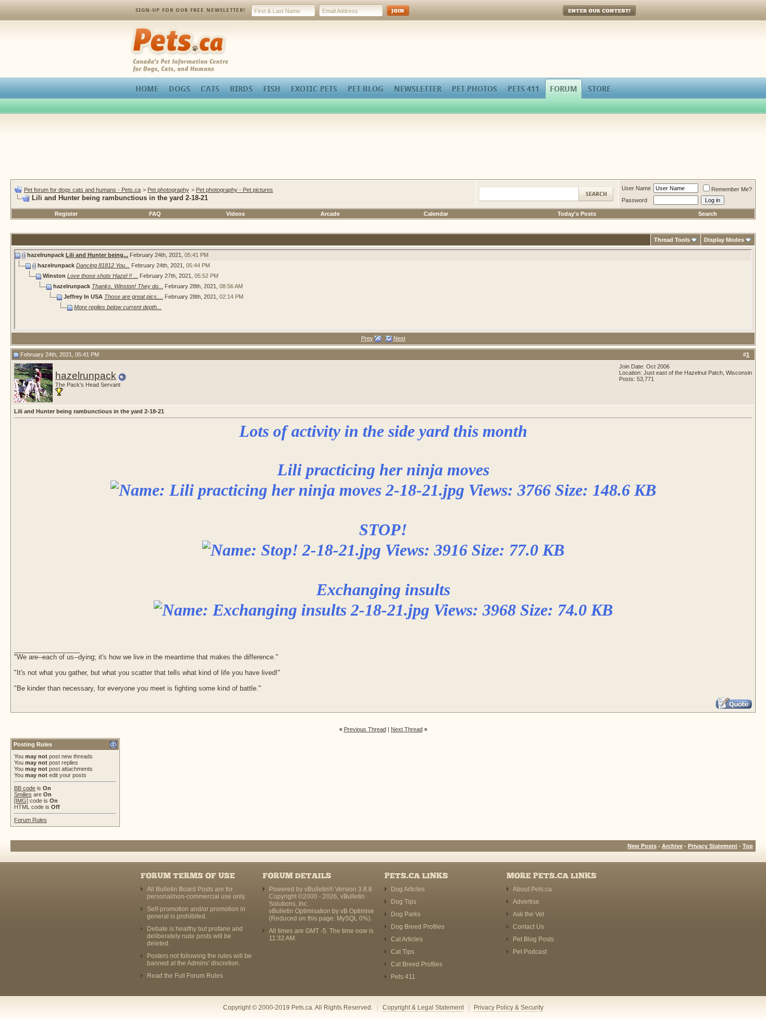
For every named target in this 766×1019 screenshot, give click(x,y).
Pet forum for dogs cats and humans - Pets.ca (82, 190)
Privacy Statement (712, 846)
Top (748, 846)
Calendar (436, 214)
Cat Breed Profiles (416, 964)
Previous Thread (365, 729)
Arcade (330, 214)
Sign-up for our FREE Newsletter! (190, 10)
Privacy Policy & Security (508, 1007)
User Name (636, 188)
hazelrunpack (85, 375)
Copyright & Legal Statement (423, 1007)
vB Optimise (357, 911)
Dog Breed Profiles (417, 926)
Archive (672, 846)
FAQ (155, 214)
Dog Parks (406, 914)
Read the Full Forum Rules (185, 975)
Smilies (23, 794)
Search (707, 214)
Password (634, 200)
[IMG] (21, 800)
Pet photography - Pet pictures (234, 190)
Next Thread (407, 729)
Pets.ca (142, 29)
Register (66, 214)
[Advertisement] (383, 148)
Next (399, 338)
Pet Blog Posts (533, 939)
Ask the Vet (528, 914)
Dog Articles (408, 889)
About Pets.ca (532, 889)
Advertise (526, 901)
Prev (367, 338)
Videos (235, 214)
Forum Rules (30, 820)
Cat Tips (402, 951)
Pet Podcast (530, 951)
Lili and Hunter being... (97, 255)
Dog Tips (403, 901)
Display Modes (724, 240)
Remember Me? (731, 189)
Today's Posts (577, 214)
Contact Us (528, 926)
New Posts (642, 846)
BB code (24, 788)
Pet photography (168, 190)
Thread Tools (672, 240)
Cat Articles (407, 939)
